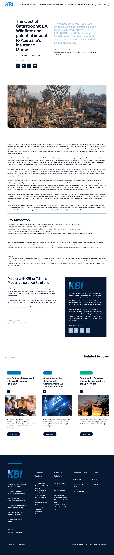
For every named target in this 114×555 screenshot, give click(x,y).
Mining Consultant (40, 492)
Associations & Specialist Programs (58, 4)
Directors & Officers (59, 483)
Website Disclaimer (78, 491)
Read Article (15, 435)
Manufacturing (39, 506)
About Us (94, 479)
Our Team (94, 482)
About (83, 4)
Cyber (55, 502)
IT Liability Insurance (59, 504)
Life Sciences (38, 511)
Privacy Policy (92, 544)
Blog (74, 482)
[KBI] (9, 4)
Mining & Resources (40, 490)
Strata (36, 504)
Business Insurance (59, 495)
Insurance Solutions (39, 4)
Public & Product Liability (60, 499)
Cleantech (38, 513)
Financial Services (40, 483)
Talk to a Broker (101, 4)
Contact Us (89, 4)
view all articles (56, 448)
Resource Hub (75, 4)
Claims (75, 486)
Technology (38, 509)
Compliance (76, 489)
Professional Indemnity (60, 497)
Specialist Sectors (26, 4)
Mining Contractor (40, 495)
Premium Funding (78, 484)
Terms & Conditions (101, 544)
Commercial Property (41, 502)
